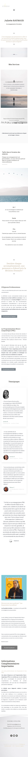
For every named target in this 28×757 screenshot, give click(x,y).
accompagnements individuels (14, 82)
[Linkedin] (17, 736)
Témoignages (14, 381)
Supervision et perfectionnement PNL (14, 118)
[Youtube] (14, 736)
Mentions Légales (19, 746)
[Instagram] (11, 736)
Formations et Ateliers (14, 103)
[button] (14, 10)
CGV (13, 746)
